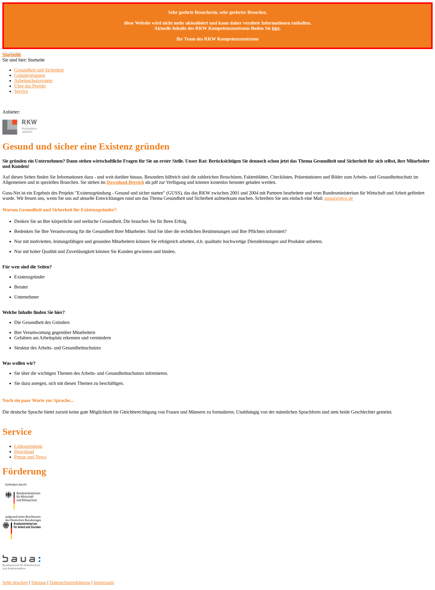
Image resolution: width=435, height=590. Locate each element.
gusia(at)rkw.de (338, 198)
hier (276, 28)
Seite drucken (15, 582)
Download (24, 451)
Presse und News (30, 456)
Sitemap (38, 582)
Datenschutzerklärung (69, 582)
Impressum (104, 582)
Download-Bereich (125, 182)
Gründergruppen (29, 75)
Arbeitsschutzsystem (33, 80)
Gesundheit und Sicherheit (39, 69)
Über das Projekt (30, 85)
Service (21, 91)
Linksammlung (28, 446)
